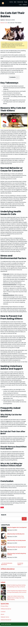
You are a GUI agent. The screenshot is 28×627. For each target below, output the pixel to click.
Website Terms (5, 617)
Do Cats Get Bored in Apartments (6, 564)
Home (2, 22)
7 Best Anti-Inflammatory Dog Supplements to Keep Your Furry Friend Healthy (15, 597)
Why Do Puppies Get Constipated (17, 527)
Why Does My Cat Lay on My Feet (16, 547)
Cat (6, 22)
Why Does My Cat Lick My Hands (16, 540)
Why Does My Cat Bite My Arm (15, 534)
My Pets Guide (8, 624)
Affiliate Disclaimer (6, 609)
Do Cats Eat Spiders (20, 564)
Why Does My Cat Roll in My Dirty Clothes (16, 554)
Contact (3, 611)
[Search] (24, 518)
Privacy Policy (4, 606)
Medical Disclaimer (6, 620)
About (2, 614)
